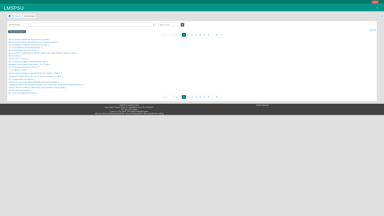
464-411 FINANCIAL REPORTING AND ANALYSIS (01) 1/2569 (28, 39)
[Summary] (49, 39)
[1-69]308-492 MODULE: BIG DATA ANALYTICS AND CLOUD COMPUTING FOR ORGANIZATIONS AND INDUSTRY (45, 85)
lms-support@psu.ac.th (133, 107)
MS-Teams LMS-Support (129, 109)
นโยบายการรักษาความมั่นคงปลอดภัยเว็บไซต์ (109, 113)
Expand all (372, 30)
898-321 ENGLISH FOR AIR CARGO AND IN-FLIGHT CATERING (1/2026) (32, 42)
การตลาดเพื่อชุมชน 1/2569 (17, 70)
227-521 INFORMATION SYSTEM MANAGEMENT (25, 47)
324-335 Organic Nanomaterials (19, 90)
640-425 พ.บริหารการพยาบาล (18, 59)
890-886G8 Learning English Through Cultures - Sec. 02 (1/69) (29, 64)
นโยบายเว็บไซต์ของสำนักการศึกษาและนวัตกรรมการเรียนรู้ (144, 113)
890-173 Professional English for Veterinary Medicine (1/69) (27, 61)
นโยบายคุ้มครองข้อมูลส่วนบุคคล (137, 111)
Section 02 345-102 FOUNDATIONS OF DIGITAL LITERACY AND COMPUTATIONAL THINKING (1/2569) (42, 53)
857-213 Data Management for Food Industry (23, 67)
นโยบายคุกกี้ (122, 111)
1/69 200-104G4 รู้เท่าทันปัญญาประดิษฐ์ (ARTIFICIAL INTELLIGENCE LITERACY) (34, 73)
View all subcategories (17, 31)
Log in (375, 2)
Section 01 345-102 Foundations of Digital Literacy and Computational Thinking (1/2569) (37, 87)
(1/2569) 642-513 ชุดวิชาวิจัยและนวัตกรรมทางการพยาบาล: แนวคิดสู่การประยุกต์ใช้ (35, 76)
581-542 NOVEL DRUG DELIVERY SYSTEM (23, 50)
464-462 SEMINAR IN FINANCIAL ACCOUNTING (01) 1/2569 (28, 45)
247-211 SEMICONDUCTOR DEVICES (21, 79)
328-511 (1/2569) (14, 56)
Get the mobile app (262, 105)
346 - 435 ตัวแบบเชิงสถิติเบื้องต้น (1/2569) (22, 93)
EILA (137, 105)
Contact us (113, 111)
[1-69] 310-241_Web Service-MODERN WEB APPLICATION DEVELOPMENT (33, 82)
